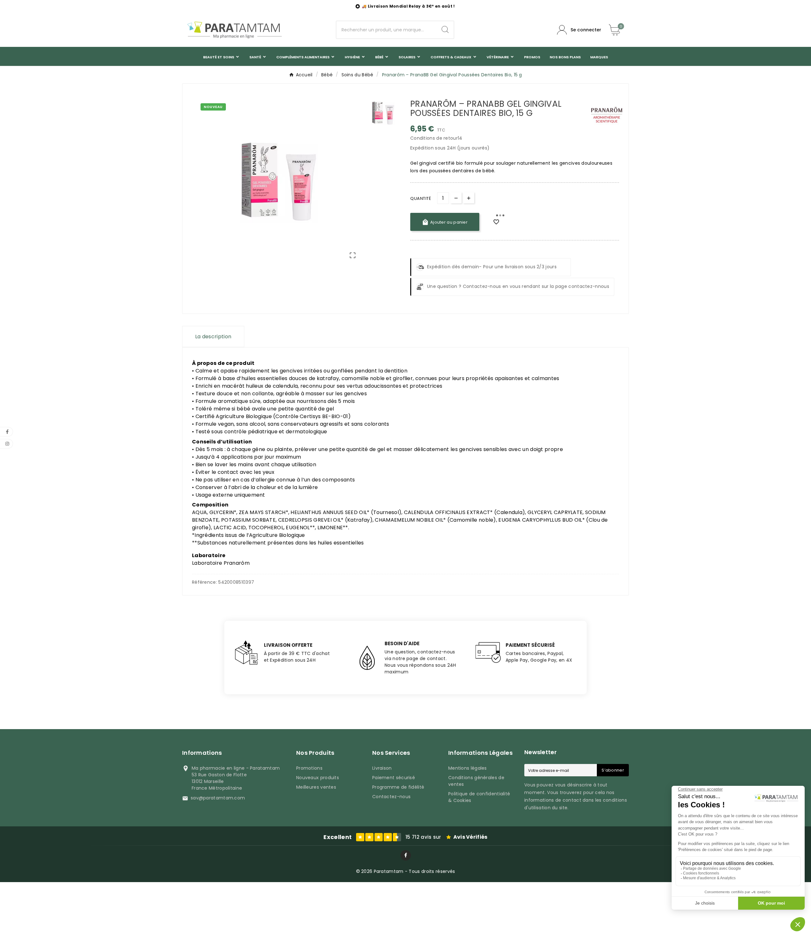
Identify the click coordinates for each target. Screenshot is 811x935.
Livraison (382, 768)
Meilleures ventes (316, 787)
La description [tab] (213, 336)
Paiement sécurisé (393, 777)
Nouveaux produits (317, 777)
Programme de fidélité (398, 787)
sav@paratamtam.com (218, 798)
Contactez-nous (391, 796)
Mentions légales (467, 768)
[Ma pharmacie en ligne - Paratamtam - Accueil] (234, 30)
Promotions (309, 768)
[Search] (445, 29)
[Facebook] (405, 855)
